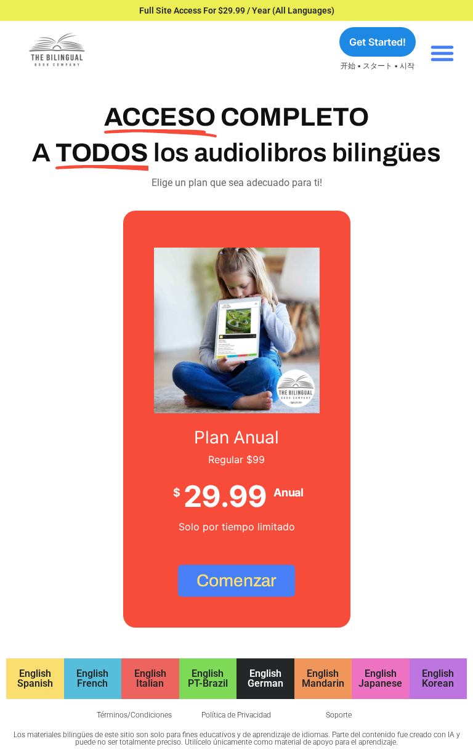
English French (92, 678)
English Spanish (35, 678)
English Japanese (380, 678)
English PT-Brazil (208, 678)
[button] (442, 52)
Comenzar (236, 580)
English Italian (150, 678)
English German (265, 678)
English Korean (438, 678)
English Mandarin (323, 678)
